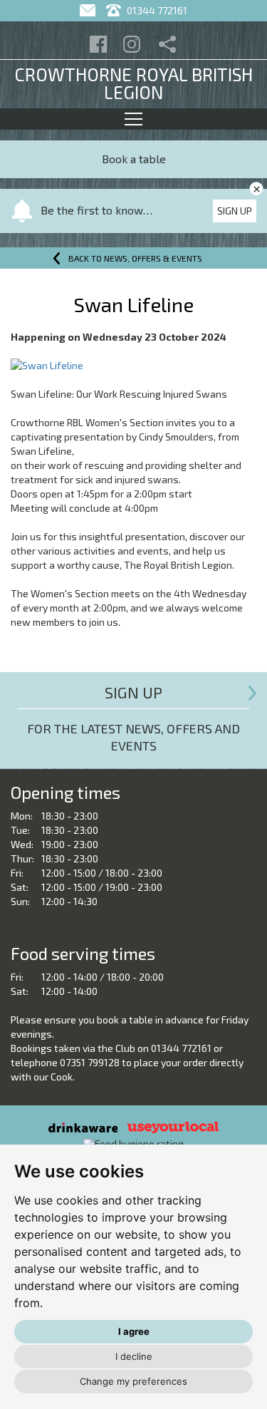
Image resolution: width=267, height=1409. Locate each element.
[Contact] (89, 10)
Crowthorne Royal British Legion (133, 83)
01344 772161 (156, 10)
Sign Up (234, 211)
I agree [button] (134, 1331)
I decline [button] (133, 1356)
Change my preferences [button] (133, 1381)
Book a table (134, 158)
